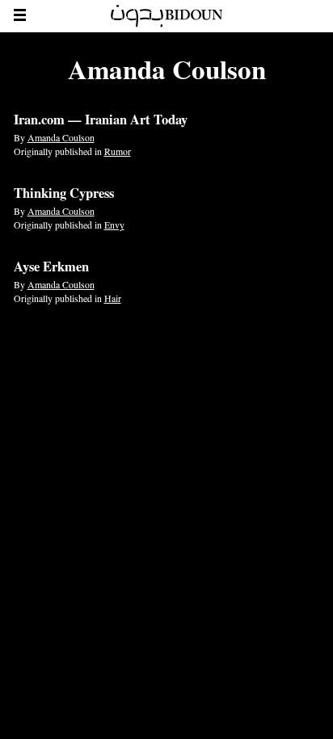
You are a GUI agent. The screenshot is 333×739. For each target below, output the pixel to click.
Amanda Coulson (61, 137)
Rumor (117, 151)
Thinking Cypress (64, 193)
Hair (112, 298)
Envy (114, 224)
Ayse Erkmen (51, 266)
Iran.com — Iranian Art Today (101, 119)
